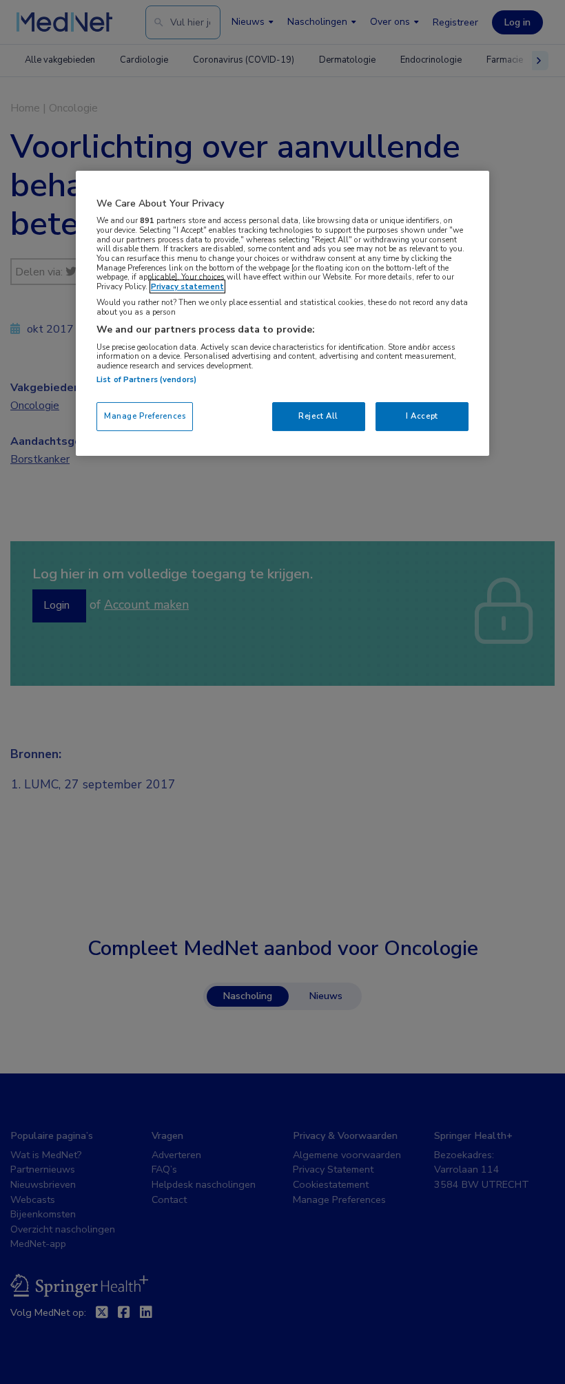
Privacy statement (187, 286)
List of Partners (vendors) (146, 379)
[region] (282, 314)
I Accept (422, 415)
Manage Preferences (144, 415)
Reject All (318, 415)
